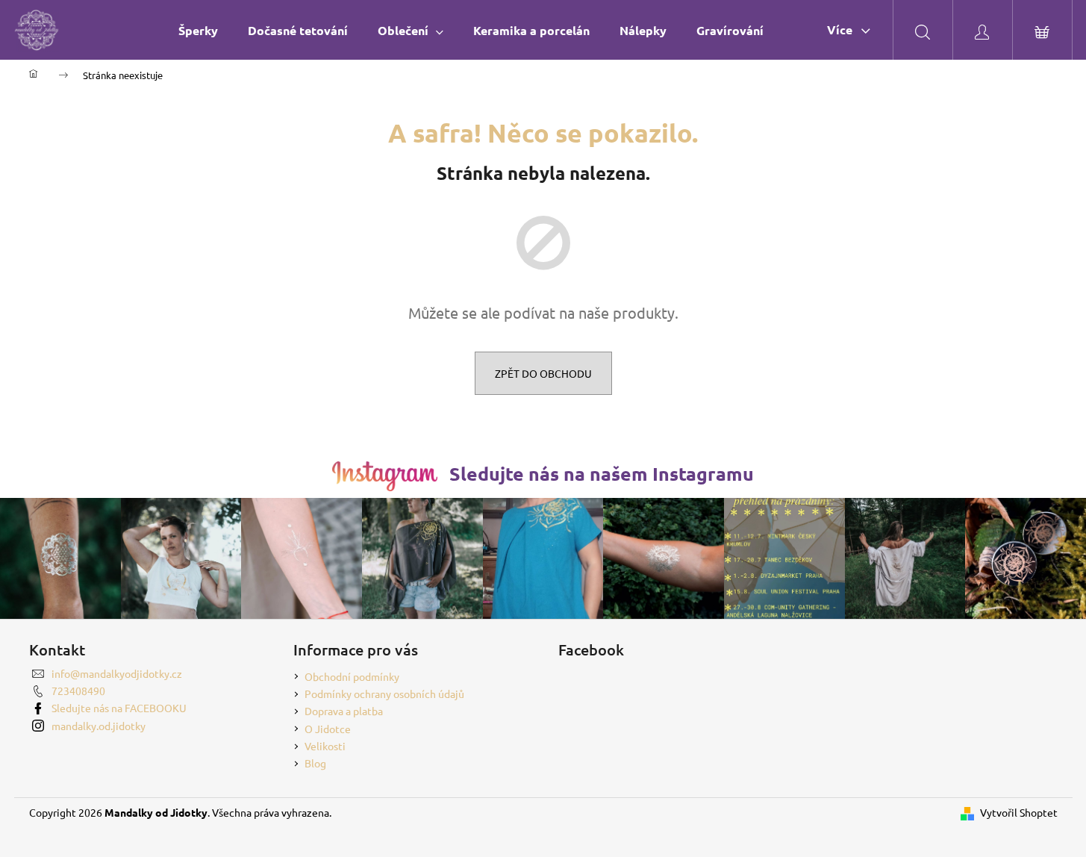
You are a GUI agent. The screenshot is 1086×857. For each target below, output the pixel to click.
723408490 (78, 690)
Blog (315, 763)
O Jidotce (328, 728)
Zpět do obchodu (543, 373)
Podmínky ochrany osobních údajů (384, 693)
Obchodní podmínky (352, 676)
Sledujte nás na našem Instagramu (601, 473)
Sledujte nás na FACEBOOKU (119, 707)
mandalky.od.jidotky (99, 725)
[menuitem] (198, 30)
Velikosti (325, 745)
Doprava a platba (344, 710)
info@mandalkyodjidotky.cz (117, 673)
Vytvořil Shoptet (1019, 812)
